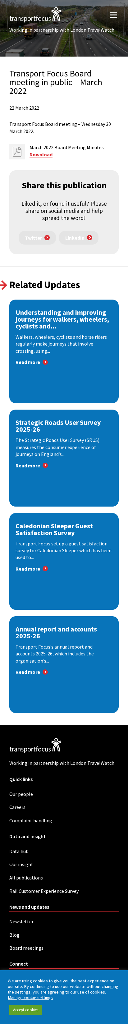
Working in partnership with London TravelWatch (61, 30)
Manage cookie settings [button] (30, 997)
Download (41, 154)
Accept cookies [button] (25, 1010)
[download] (17, 151)
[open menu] (113, 15)
